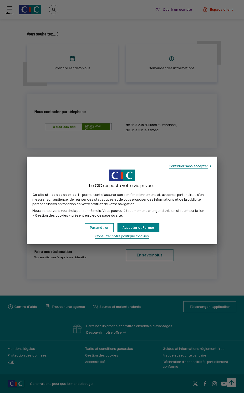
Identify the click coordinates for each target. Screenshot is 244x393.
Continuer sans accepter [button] (188, 166)
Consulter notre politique (122, 236)
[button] (138, 227)
